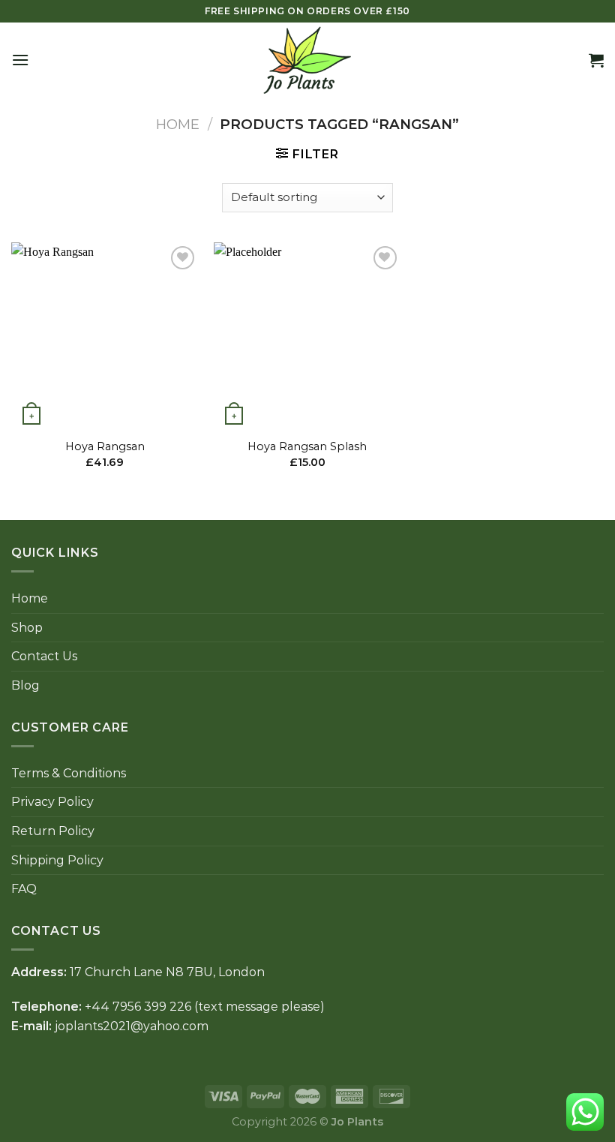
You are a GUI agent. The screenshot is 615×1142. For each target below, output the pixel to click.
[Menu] (20, 59)
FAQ (24, 889)
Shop (27, 628)
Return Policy (52, 831)
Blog (25, 685)
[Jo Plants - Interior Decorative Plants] (307, 60)
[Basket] (596, 60)
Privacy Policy (52, 802)
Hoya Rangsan (105, 446)
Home (178, 124)
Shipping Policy (57, 860)
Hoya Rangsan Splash (307, 446)
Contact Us (44, 656)
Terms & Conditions (68, 773)
